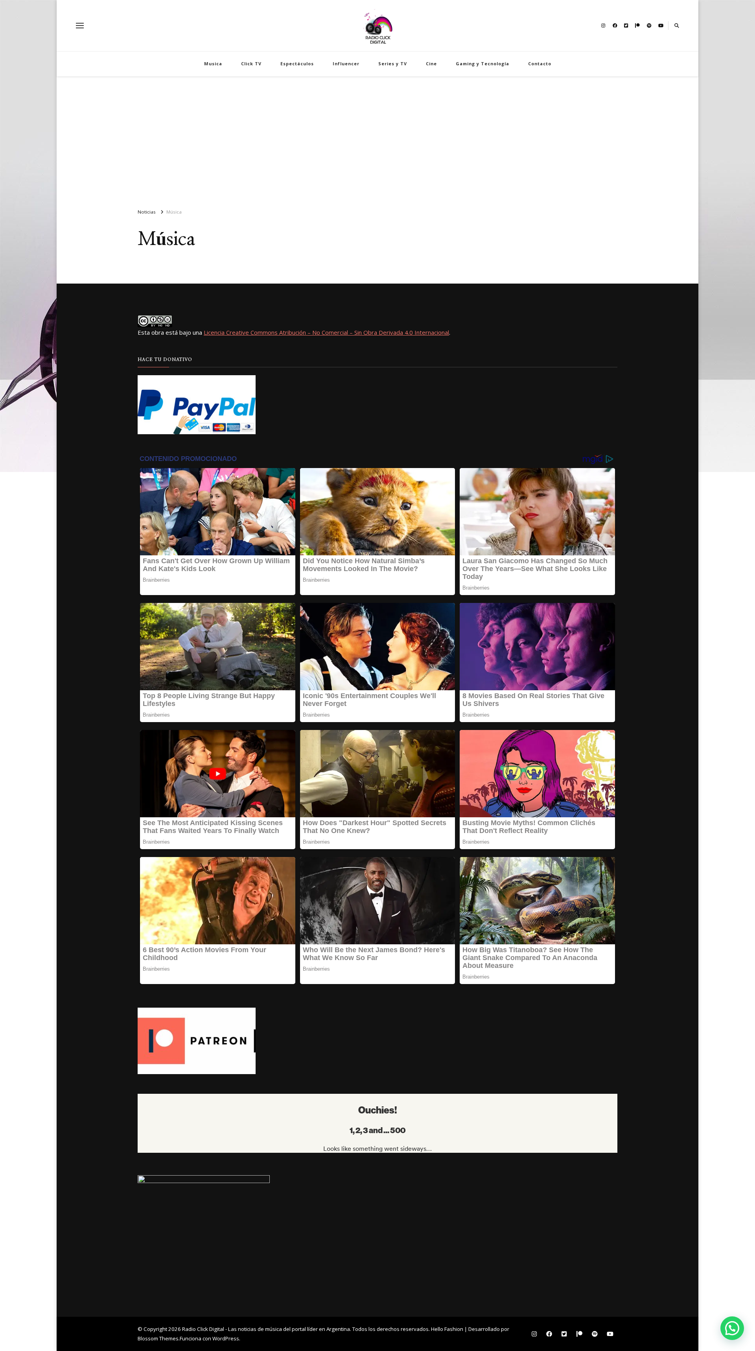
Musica (213, 63)
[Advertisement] (377, 139)
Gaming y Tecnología (482, 63)
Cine (431, 63)
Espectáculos (297, 63)
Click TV (251, 63)
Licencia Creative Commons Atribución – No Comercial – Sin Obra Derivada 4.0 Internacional (326, 332)
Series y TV (392, 63)
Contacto (539, 63)
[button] (732, 1328)
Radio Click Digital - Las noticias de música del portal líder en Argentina (266, 1329)
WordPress (225, 1338)
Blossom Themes (158, 1338)
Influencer (346, 63)
